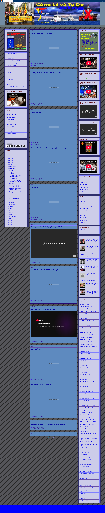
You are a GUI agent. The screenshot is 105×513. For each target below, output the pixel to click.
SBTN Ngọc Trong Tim (85, 403)
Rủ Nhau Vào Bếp (38, 219)
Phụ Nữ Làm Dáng (84, 180)
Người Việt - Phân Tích (85, 341)
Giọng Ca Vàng (83, 203)
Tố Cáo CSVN (83, 452)
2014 (9, 156)
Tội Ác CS (82, 454)
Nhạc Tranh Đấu (38, 262)
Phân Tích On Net (84, 370)
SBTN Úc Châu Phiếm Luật (86, 419)
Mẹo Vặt (82, 191)
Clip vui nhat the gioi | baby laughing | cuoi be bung (48, 148)
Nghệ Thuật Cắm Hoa (85, 187)
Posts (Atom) (56, 437)
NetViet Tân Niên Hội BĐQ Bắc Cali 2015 (92, 247)
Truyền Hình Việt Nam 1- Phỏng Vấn (88, 444)
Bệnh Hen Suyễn (85, 257)
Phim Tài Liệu (83, 215)
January (11, 218)
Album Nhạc (83, 199)
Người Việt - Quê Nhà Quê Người (87, 346)
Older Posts (72, 433)
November (11, 168)
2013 (9, 158)
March (10, 214)
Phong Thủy (37, 65)
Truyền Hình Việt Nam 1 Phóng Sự (88, 441)
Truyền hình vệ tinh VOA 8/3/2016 (88, 280)
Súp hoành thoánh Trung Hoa (41, 384)
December (11, 166)
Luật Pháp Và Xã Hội (85, 327)
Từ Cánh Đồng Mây (11, 79)
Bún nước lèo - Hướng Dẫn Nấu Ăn (43, 309)
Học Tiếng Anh (10, 84)
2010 (9, 164)
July (10, 206)
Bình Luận (9, 74)
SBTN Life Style (83, 400)
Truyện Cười (37, 144)
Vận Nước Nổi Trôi (84, 485)
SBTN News (9, 131)
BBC (8, 112)
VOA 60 (82, 468)
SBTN (81, 384)
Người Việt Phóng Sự (85, 353)
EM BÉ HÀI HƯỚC (37, 112)
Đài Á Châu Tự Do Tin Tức (13, 114)
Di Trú (8, 81)
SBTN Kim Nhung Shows (85, 398)
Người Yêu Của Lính (84, 358)
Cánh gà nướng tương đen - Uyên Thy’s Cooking (92, 284)
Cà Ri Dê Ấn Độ (36, 349)
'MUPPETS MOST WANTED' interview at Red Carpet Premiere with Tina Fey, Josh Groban (92, 291)
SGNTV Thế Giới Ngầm (85, 428)
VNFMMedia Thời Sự (85, 464)
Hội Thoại (82, 318)
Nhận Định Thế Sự (84, 363)
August (11, 204)
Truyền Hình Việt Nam (12, 133)
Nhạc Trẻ (82, 360)
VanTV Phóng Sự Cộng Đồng (86, 471)
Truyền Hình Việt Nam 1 (85, 435)
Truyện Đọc (82, 222)
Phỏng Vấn (82, 379)
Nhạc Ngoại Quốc (84, 208)
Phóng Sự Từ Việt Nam (12, 128)
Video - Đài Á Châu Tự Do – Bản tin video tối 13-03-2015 (92, 268)
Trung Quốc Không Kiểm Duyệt (87, 433)
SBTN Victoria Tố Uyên (85, 412)
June (10, 208)
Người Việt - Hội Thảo (85, 339)
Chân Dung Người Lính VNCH (13, 60)
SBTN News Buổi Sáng (12, 63)
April (10, 212)
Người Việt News (10, 126)
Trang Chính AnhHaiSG (12, 53)
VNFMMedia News (84, 459)
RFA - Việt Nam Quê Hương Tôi (87, 381)
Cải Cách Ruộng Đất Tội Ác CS (87, 311)
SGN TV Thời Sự (84, 426)
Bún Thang (34, 187)
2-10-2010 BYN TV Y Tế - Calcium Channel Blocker (48, 424)
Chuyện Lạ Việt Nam (85, 306)
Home (8, 26)
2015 (9, 155)
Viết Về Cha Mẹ (83, 220)
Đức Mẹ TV (82, 500)
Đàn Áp (82, 493)
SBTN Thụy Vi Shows (85, 410)
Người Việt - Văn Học (85, 349)
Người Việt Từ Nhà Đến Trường (87, 356)
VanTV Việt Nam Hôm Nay (86, 473)
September (12, 202)
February (11, 216)
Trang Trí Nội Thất (84, 184)
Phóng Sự (82, 372)
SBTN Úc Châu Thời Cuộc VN (87, 421)
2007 (9, 224)
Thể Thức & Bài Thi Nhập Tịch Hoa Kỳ (15, 86)
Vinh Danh (82, 478)
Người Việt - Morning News (13, 65)
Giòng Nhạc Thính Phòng (86, 206)
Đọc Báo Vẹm (10, 121)
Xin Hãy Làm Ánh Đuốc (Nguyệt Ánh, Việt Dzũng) (47, 227)
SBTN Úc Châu (83, 417)
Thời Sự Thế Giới (10, 77)
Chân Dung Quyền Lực (85, 308)
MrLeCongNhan (83, 330)
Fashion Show (37, 104)
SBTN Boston (83, 386)
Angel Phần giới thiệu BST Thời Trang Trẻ (45, 270)
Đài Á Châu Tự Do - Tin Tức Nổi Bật (88, 490)
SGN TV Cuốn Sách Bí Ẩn (86, 424)
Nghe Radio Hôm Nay (11, 124)
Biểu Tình (82, 301)
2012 (9, 160)
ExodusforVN (83, 313)
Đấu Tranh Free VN (84, 498)
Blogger (60, 510)
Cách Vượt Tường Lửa (12, 58)
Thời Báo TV (83, 431)
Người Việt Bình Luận (85, 351)
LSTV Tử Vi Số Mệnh (85, 325)
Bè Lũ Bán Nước (84, 304)
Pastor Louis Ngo (84, 365)
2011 (9, 162)
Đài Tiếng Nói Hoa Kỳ (11, 117)
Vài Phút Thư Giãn (84, 483)
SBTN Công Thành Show (86, 391)
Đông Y (82, 496)
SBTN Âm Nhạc (83, 414)
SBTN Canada (83, 388)
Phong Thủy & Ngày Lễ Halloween (42, 33)
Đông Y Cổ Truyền (84, 232)
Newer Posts (34, 433)
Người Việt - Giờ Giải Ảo (85, 334)
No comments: (40, 63)
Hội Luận (9, 72)
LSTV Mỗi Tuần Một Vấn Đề (86, 320)
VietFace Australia (84, 476)
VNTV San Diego (84, 466)
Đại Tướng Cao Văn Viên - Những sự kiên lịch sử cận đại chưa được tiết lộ (92, 261)
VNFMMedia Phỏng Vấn (85, 461)
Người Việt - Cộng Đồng (85, 332)
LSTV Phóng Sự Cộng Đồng (86, 323)
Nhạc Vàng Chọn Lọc (85, 213)
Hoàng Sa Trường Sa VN (85, 316)
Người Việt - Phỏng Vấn (85, 344)
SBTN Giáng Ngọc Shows (86, 395)
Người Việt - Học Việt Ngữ (86, 337)
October (11, 170)
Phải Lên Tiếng (83, 377)
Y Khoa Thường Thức (39, 428)
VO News (9, 136)
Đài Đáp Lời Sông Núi (11, 119)
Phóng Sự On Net (84, 374)
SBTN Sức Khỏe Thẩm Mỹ (86, 407)
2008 (9, 222)
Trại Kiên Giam (83, 450)
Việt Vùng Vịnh (83, 480)
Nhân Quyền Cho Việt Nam (13, 70)
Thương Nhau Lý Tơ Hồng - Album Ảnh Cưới (46, 73)
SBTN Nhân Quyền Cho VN (86, 405)
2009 (9, 220)
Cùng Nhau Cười (84, 201)
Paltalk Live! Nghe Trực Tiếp (13, 56)
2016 (9, 153)
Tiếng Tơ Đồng (83, 217)
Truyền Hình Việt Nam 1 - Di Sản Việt (88, 438)
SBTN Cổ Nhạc (83, 393)
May (10, 210)
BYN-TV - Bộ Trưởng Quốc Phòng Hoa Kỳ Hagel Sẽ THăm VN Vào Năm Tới (92, 240)
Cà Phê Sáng (10, 67)
